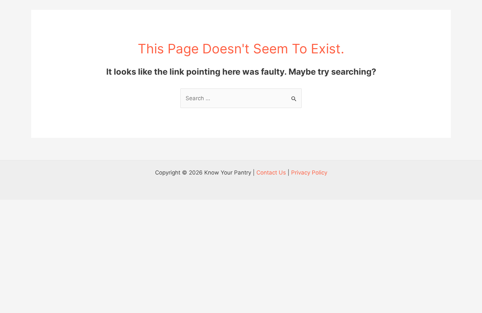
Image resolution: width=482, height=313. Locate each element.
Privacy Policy (309, 172)
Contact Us (271, 172)
